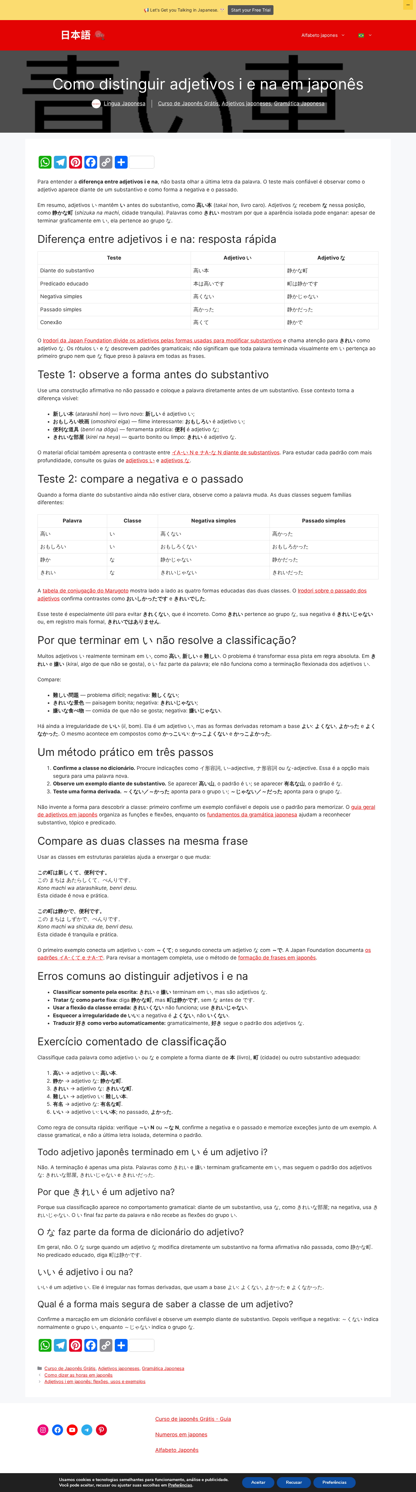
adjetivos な (175, 460)
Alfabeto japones (319, 35)
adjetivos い (140, 460)
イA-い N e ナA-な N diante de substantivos (226, 452)
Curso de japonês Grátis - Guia (193, 1419)
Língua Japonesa (125, 103)
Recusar (294, 1482)
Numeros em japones (181, 1434)
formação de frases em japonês (277, 958)
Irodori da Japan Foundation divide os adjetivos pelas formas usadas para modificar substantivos (162, 340)
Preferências (180, 1485)
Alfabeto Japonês (177, 1450)
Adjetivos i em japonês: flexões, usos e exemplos (95, 1381)
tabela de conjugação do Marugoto (86, 591)
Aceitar (258, 1482)
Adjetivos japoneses (246, 103)
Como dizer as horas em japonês (78, 1375)
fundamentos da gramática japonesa (252, 815)
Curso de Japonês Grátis (188, 103)
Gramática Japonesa (299, 103)
